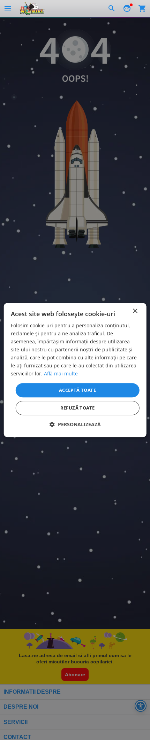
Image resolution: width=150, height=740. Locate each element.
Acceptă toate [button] (77, 390)
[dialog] (75, 370)
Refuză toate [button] (77, 408)
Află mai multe (61, 374)
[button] (75, 424)
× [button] (134, 311)
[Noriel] (32, 8)
